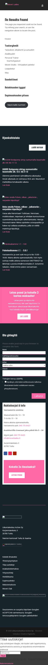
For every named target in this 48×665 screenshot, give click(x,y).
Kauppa (8, 39)
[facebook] (5, 453)
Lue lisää (6, 185)
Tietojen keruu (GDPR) (12, 378)
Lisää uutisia (37, 147)
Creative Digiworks (28, 634)
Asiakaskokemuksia (10, 569)
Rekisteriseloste (9, 584)
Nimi (4, 349)
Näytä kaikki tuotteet (16, 105)
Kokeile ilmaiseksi (9, 557)
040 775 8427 (24, 425)
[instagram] (10, 453)
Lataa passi (16, 475)
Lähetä (38, 396)
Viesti (5, 368)
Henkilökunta (7, 576)
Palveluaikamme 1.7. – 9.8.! (15, 250)
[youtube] (15, 453)
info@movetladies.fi (12, 438)
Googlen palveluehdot (28, 615)
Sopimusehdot (8, 580)
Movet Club (7, 588)
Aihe (4, 362)
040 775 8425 (19, 435)
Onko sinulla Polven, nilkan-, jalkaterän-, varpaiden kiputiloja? (21, 208)
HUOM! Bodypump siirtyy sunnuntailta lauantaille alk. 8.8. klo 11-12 (19, 170)
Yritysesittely (7, 573)
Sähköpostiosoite (10, 355)
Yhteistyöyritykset (10, 561)
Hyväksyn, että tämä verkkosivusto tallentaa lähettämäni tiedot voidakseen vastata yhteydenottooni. (22, 385)
